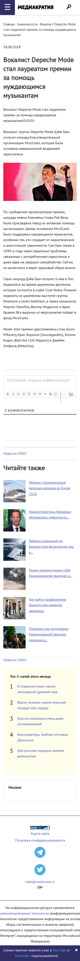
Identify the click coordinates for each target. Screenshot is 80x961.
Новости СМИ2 (15, 454)
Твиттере (59, 950)
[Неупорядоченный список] (34, 394)
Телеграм (21, 956)
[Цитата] (39, 394)
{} (55, 394)
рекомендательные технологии (24, 913)
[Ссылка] (50, 394)
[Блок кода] (45, 394)
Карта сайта (40, 834)
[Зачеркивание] (23, 394)
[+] (61, 394)
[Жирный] (7, 394)
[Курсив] (13, 394)
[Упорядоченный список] (29, 394)
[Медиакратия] (35, 7)
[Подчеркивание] (18, 394)
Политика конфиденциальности (40, 840)
